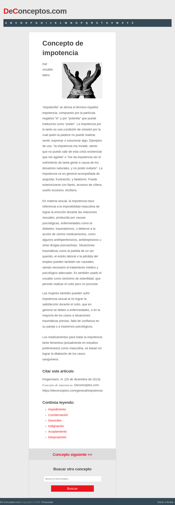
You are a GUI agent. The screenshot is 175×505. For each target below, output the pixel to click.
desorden (55, 420)
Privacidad (47, 502)
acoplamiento (57, 431)
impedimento (57, 409)
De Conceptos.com (10, 502)
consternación (58, 415)
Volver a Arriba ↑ (166, 502)
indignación (56, 426)
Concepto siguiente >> (72, 454)
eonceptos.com (35, 11)
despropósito (57, 437)
